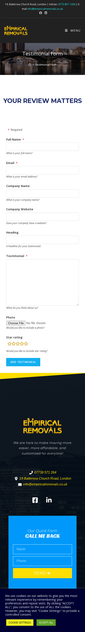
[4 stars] (22, 344)
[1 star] (9, 344)
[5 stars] (26, 344)
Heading (12, 232)
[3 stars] (18, 344)
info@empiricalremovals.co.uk (45, 9)
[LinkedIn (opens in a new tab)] (45, 13)
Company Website (19, 209)
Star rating (14, 337)
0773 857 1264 (66, 4)
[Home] (29, 64)
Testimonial (15, 256)
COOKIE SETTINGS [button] (20, 622)
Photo (10, 317)
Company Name (18, 186)
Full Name (13, 139)
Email (10, 163)
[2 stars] (14, 344)
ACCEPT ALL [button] (46, 622)
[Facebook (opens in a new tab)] (40, 13)
